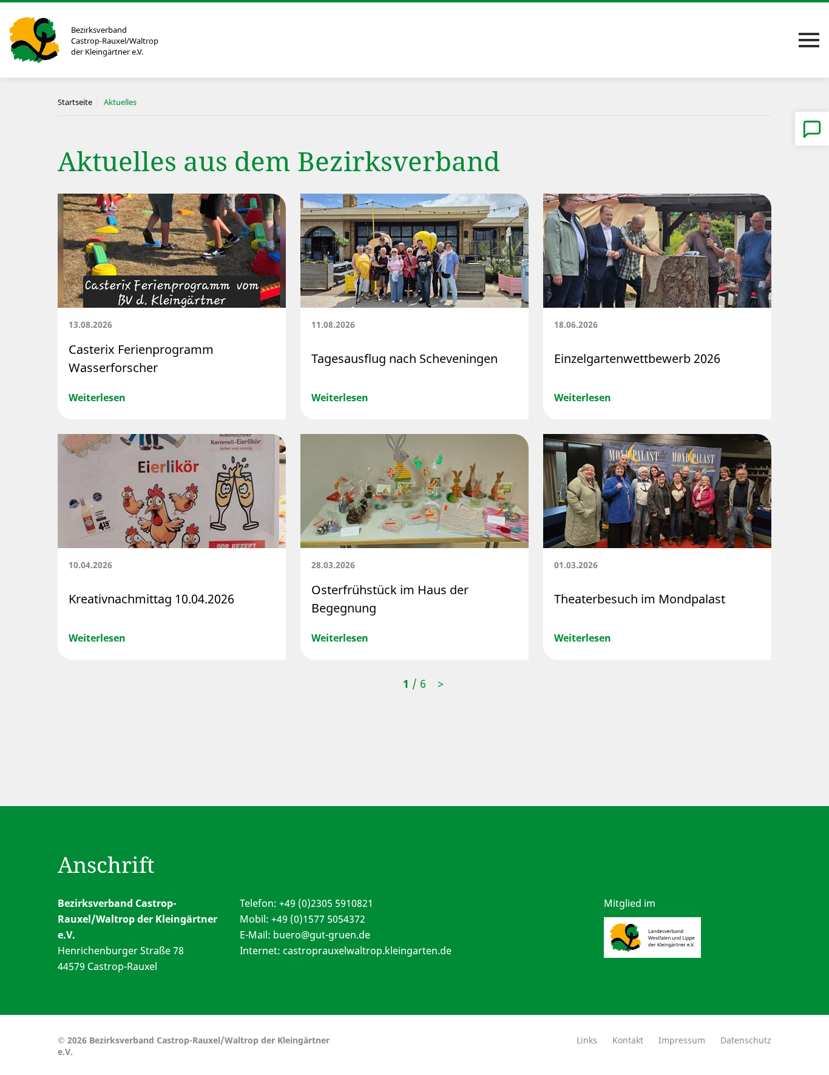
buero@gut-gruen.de (321, 934)
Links (587, 1040)
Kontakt (627, 1040)
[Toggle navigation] (809, 40)
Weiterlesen (97, 397)
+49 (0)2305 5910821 (326, 903)
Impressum (681, 1040)
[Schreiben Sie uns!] (812, 129)
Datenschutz (745, 1040)
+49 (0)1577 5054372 (318, 919)
